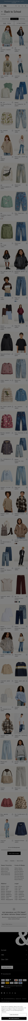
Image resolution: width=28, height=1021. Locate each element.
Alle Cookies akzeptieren (14, 1018)
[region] (14, 1012)
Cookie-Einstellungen (14, 1014)
